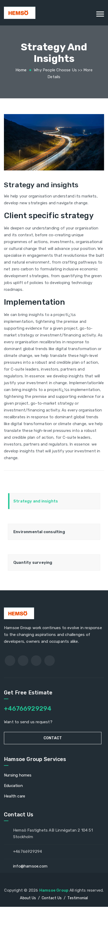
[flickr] (36, 660)
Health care (14, 796)
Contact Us (52, 898)
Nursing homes (18, 775)
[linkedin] (49, 660)
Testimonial (77, 898)
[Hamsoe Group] (54, 13)
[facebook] (10, 660)
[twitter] (23, 660)
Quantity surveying (32, 562)
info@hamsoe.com (30, 866)
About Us (28, 898)
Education (13, 785)
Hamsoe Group (54, 890)
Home (20, 70)
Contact (53, 738)
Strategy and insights (35, 501)
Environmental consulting (39, 531)
